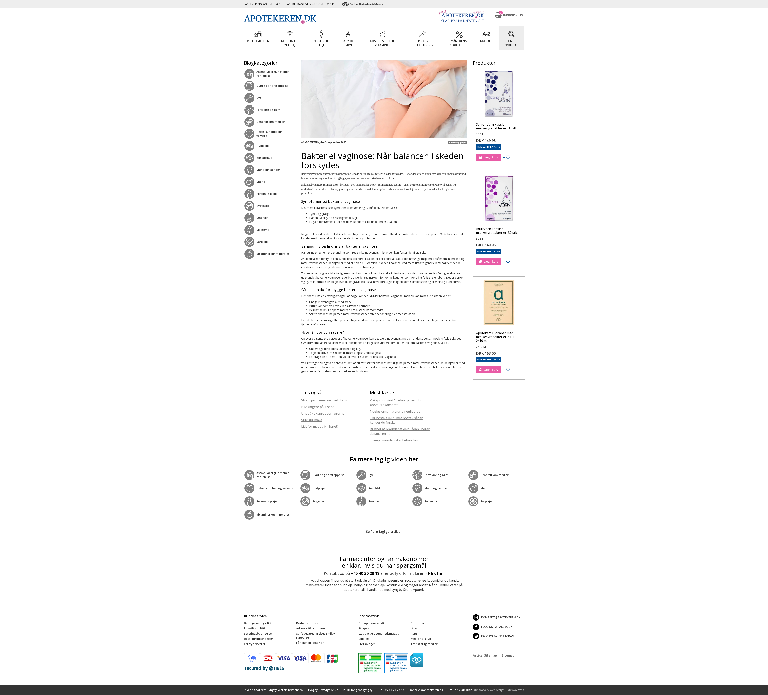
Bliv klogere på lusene (317, 407)
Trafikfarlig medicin (425, 644)
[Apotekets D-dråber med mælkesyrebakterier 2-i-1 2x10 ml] (499, 303)
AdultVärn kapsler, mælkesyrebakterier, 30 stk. (497, 231)
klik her (436, 573)
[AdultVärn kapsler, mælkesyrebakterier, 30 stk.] (499, 199)
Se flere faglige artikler (384, 531)
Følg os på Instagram (497, 636)
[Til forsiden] (298, 19)
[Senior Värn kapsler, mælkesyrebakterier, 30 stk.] (499, 95)
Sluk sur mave (311, 420)
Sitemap (508, 655)
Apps (414, 633)
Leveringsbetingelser (258, 633)
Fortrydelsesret (254, 644)
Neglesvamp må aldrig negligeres (395, 411)
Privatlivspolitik (255, 628)
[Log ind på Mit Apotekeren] (461, 16)
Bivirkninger (366, 644)
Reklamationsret (308, 623)
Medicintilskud (421, 639)
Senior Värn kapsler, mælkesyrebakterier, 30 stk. (497, 126)
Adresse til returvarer (311, 628)
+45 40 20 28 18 (365, 573)
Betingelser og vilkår (258, 623)
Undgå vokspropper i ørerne (322, 413)
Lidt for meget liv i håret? (320, 426)
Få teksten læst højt (310, 643)
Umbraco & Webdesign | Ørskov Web (499, 690)
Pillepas (363, 628)
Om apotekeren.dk (371, 623)
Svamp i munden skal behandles (394, 440)
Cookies (363, 639)
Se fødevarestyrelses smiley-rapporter (316, 635)
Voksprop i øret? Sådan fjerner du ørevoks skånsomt (395, 402)
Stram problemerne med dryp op (325, 400)
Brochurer (417, 623)
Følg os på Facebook (496, 627)
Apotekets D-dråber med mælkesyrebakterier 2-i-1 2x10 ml (495, 337)
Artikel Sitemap (485, 655)
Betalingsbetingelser (258, 639)
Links (414, 628)
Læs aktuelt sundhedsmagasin (379, 633)
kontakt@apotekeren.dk (500, 617)
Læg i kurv (491, 157)
